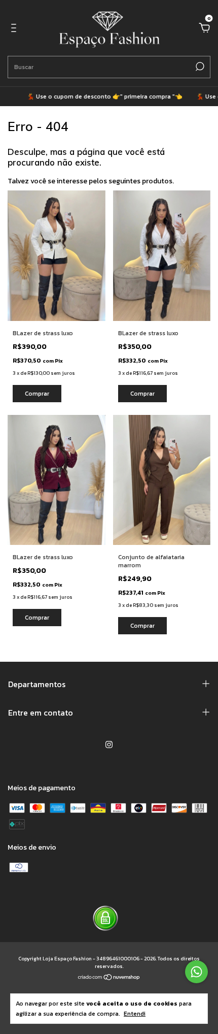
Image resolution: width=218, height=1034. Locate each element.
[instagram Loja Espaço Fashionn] (109, 744)
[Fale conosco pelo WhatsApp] (196, 971)
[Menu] (15, 28)
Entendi (135, 1013)
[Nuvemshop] (109, 978)
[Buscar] (199, 66)
